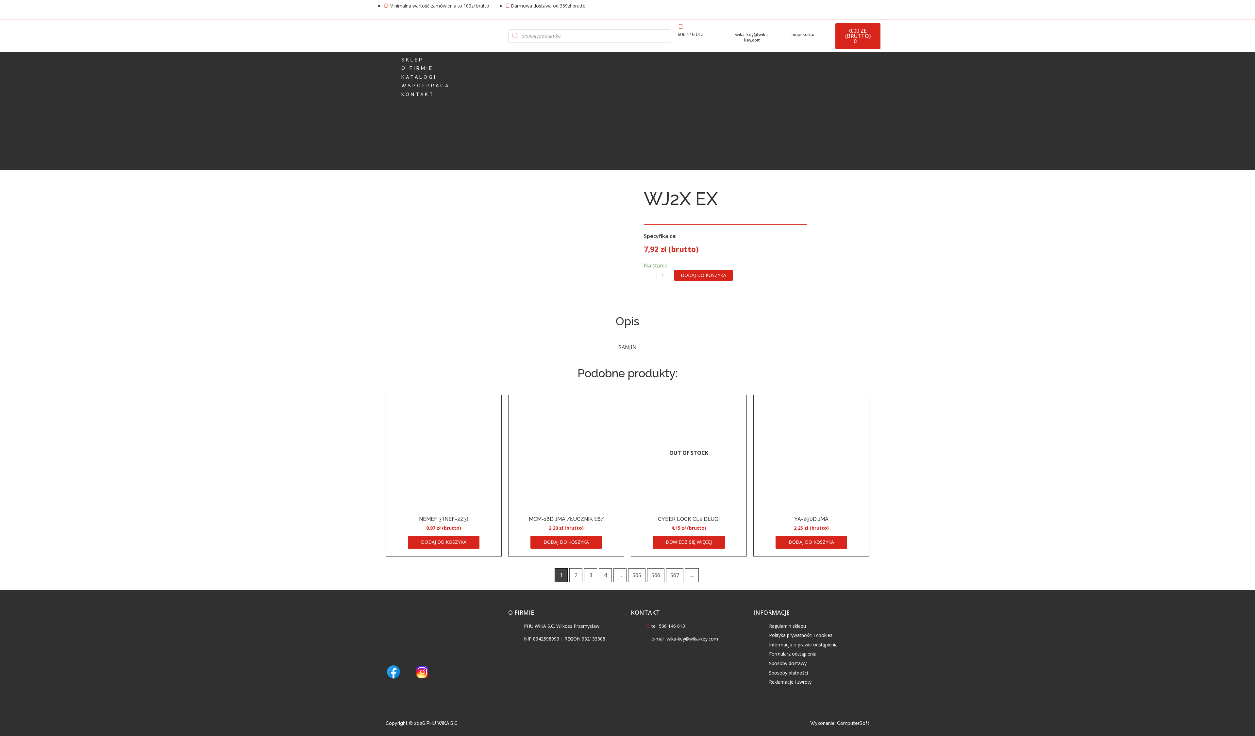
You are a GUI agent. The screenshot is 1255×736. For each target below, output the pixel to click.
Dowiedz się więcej (689, 542)
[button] (627, 111)
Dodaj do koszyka (703, 275)
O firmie (417, 68)
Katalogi (419, 77)
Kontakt (417, 94)
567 (674, 575)
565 (636, 575)
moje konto (803, 34)
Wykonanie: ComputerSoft (839, 723)
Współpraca (425, 85)
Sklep (412, 59)
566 (655, 575)
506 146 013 (691, 34)
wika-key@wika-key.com (752, 37)
